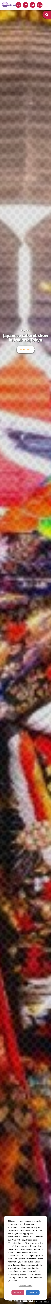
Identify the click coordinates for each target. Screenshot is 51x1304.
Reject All (18, 1293)
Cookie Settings (42, 1302)
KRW (40, 5)
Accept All (32, 1293)
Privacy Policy (18, 1240)
